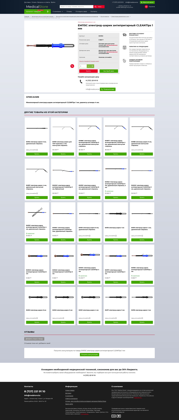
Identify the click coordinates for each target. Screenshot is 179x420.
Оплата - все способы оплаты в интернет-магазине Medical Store (85, 401)
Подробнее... (138, 397)
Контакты (94, 11)
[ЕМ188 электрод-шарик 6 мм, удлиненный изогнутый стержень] (142, 128)
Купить (88, 71)
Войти (53, 2)
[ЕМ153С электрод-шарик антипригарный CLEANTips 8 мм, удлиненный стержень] (89, 170)
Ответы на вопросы (71, 398)
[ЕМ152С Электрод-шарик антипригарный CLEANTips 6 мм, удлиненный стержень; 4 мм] (116, 169)
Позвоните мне (109, 89)
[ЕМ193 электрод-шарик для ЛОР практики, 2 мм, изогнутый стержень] (63, 128)
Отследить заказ (81, 11)
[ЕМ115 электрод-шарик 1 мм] (116, 213)
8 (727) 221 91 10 (90, 375)
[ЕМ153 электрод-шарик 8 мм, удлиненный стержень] (89, 213)
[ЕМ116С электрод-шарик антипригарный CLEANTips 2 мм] (142, 255)
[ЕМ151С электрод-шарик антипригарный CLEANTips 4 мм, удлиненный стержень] (37, 212)
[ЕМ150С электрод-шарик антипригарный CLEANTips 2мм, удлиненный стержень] (63, 213)
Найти (99, 6)
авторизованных (112, 45)
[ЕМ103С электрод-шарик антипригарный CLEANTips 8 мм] (37, 256)
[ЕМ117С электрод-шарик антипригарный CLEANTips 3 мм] (116, 256)
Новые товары (69, 390)
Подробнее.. (85, 414)
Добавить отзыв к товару (34, 339)
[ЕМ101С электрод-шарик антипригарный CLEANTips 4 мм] (89, 255)
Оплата (34, 2)
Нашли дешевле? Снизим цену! (89, 61)
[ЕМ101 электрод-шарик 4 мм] (89, 297)
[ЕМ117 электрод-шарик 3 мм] (116, 297)
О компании (57, 11)
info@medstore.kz (131, 2)
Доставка (27, 2)
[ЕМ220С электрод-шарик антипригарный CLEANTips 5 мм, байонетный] (63, 170)
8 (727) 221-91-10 (92, 80)
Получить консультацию (89, 354)
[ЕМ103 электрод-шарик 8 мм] (37, 297)
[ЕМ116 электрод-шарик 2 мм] (142, 297)
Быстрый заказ (109, 71)
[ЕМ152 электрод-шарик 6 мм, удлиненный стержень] (37, 128)
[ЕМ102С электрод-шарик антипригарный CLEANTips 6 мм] (63, 256)
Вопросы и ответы (43, 2)
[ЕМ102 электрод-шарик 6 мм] (63, 297)
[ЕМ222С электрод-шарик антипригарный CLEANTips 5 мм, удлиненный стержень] (142, 170)
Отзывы (69, 11)
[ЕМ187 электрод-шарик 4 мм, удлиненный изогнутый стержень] (37, 170)
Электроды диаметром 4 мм (86, 22)
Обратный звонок (148, 2)
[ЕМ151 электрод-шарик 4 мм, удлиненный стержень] (142, 213)
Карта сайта (69, 404)
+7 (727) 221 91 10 (118, 2)
